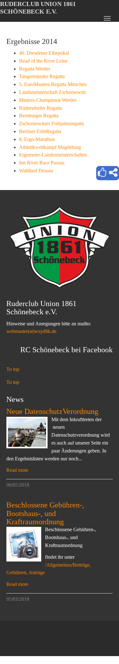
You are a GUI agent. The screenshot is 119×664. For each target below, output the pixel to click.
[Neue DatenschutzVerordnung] (27, 432)
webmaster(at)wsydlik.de (31, 331)
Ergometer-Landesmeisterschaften (53, 154)
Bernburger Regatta (38, 115)
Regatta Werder (34, 68)
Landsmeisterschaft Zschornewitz (52, 92)
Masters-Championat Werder (47, 100)
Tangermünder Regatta (42, 76)
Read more (17, 470)
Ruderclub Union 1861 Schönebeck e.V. (38, 7)
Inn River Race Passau (41, 162)
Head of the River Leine (43, 61)
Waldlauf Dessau (36, 170)
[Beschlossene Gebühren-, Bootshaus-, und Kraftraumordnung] (23, 544)
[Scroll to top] (98, 643)
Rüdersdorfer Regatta (40, 108)
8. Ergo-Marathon (37, 139)
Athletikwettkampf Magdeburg (50, 147)
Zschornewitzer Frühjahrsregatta (51, 123)
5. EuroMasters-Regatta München (53, 84)
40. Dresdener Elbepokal (44, 53)
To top (12, 369)
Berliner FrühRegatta (40, 131)
